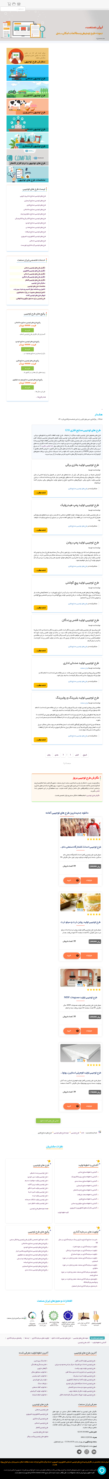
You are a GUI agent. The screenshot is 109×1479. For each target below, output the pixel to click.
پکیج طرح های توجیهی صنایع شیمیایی (34, 1266)
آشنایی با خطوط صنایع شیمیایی (86, 1185)
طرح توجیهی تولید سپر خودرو (37, 1176)
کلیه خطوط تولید (63, 1212)
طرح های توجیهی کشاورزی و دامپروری (33, 236)
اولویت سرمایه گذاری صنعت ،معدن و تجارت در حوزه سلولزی (80, 1266)
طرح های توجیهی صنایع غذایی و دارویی (33, 196)
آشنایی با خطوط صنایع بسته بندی (86, 1181)
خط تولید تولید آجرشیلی (38, 1391)
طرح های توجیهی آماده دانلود (61, 1338)
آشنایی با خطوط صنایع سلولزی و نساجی (84, 1203)
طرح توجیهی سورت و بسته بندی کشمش (81, 1387)
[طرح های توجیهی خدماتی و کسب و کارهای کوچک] (28, 124)
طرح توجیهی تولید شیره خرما (37, 1192)
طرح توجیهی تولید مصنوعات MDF (80, 997)
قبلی (76, 754)
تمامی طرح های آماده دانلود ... (48, 1121)
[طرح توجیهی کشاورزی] (28, 90)
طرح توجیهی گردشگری (40, 1418)
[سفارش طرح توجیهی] (28, 57)
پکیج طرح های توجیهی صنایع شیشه (35, 1262)
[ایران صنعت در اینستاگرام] (85, 1452)
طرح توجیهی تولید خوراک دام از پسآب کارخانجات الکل (77, 1394)
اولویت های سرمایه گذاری (40, 1338)
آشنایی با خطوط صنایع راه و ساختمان (85, 1190)
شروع (85, 754)
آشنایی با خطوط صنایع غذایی (87, 1172)
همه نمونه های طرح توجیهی (39, 1208)
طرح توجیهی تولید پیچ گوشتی (82, 583)
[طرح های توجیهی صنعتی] (28, 73)
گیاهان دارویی (42, 1368)
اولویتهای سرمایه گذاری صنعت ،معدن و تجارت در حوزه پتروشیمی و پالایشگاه (79, 1280)
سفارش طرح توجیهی (38, 283)
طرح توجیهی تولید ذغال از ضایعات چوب (82, 1391)
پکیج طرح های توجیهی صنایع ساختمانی (34, 1243)
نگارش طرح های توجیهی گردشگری (33, 277)
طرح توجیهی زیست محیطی (38, 1173)
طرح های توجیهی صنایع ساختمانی (35, 209)
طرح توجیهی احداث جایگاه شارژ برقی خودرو (80, 1383)
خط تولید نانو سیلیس (39, 1376)
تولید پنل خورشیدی (40, 1379)
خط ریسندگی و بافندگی (39, 1364)
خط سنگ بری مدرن (40, 1360)
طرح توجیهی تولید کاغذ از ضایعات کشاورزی (81, 1379)
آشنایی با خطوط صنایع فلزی (88, 1199)
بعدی (56, 754)
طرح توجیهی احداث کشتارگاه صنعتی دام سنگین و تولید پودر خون (69, 846)
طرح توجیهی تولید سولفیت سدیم (36, 1180)
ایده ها (27, 1338)
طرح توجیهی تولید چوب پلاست (85, 1368)
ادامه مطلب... (41, 492)
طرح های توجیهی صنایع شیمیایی (35, 200)
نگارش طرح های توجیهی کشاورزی (34, 270)
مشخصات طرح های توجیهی (36, 286)
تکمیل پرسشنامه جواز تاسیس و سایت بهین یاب (29, 289)
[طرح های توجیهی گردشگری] (28, 141)
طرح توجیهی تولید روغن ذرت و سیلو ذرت (80, 922)
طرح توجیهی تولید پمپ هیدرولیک (79, 505)
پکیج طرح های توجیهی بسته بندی (36, 1269)
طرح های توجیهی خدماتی (38, 240)
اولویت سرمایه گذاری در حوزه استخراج (84, 1254)
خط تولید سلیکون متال (39, 1372)
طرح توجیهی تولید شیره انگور (37, 1188)
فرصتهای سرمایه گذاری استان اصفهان (84, 1286)
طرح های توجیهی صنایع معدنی (36, 227)
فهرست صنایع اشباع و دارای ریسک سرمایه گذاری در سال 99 (78, 1241)
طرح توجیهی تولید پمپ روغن (82, 542)
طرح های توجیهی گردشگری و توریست (33, 245)
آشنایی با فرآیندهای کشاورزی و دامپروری (83, 1207)
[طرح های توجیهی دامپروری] (28, 107)
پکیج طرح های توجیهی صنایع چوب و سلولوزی (32, 1254)
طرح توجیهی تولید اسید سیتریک (84, 1376)
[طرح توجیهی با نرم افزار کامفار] (28, 158)
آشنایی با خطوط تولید (99, 1342)
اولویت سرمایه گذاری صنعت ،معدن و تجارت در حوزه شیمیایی (80, 1259)
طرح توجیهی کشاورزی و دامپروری (37, 1414)
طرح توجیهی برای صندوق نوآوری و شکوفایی (30, 298)
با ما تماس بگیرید (47, 446)
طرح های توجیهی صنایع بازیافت (35, 231)
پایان (48, 754)
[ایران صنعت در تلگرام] (78, 1452)
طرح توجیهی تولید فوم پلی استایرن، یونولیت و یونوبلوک (75, 1072)
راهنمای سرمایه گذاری (14, 1338)
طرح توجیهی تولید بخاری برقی (82, 465)
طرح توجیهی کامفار (42, 1427)
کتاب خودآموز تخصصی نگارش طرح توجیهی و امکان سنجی (28, 1239)
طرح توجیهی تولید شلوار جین (37, 1203)
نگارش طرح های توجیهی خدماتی (34, 274)
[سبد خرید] (9, 4)
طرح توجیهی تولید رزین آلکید (37, 1184)
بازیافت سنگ (42, 1383)
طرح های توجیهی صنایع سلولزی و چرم (33, 214)
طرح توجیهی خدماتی (41, 1423)
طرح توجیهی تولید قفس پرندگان (80, 620)
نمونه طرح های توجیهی (80, 1338)
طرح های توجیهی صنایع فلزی (36, 205)
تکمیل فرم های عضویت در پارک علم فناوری (31, 292)
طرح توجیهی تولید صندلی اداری (81, 663)
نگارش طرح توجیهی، (93, 795)
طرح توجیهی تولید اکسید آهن (85, 1360)
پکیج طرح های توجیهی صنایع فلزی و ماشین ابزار (31, 1251)
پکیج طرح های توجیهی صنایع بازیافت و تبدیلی (32, 1258)
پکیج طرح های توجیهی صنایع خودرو (35, 1247)
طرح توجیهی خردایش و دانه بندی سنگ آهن (80, 1372)
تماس (98, 791)
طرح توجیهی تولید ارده (39, 1195)
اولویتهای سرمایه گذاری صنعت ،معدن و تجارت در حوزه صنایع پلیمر (79, 1273)
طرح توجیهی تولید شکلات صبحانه (36, 1199)
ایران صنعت (84, 668)
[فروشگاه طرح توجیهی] (18, 4)
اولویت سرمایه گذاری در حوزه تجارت (85, 1246)
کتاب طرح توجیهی (84, 1342)
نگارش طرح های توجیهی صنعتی (34, 267)
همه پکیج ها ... (41, 397)
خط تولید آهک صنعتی (39, 1387)
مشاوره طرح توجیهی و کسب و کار (37, 1436)
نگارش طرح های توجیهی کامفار (35, 280)
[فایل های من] (14, 4)
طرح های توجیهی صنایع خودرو (36, 223)
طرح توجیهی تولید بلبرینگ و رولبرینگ (77, 698)
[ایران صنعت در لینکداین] (92, 1452)
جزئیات (89, 880)
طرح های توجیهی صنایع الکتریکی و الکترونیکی (30, 218)
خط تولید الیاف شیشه (39, 1394)
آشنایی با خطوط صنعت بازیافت (87, 1194)
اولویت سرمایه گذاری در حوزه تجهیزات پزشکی (81, 1250)
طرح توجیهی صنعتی (41, 1409)
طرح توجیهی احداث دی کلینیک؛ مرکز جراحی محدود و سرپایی (75, 1364)
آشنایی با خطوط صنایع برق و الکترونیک (84, 1176)
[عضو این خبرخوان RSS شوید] (100, 422)
